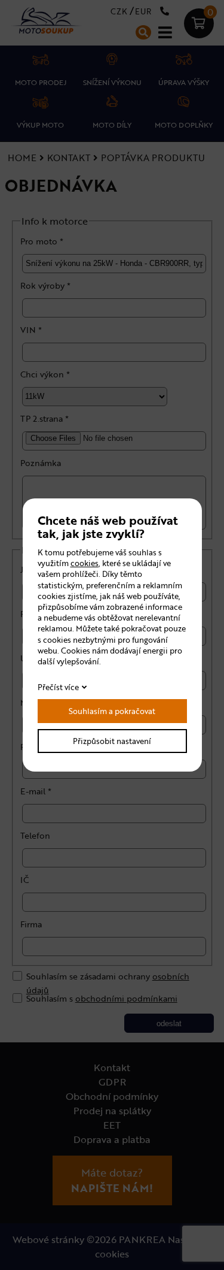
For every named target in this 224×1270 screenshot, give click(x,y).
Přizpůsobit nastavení (112, 741)
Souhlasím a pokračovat (112, 711)
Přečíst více (58, 687)
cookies (84, 563)
